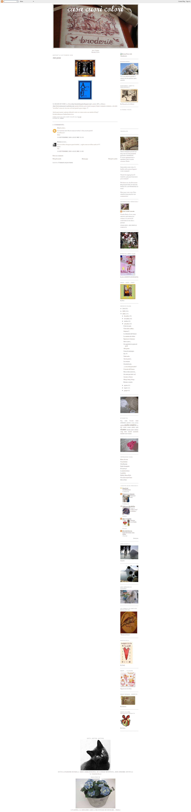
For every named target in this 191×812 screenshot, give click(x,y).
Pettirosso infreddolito (128, 506)
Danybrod (125, 488)
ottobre (126, 321)
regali (137, 427)
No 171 (126, 354)
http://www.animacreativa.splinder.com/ (63, 106)
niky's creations (126, 519)
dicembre (126, 316)
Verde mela (127, 356)
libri (121, 427)
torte (125, 431)
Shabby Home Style (125, 475)
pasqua (129, 427)
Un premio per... (128, 364)
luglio (126, 388)
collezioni (123, 423)
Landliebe (123, 473)
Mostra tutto (135, 538)
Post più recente (57, 159)
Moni (58, 128)
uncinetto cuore (124, 433)
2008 (124, 314)
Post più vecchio (112, 159)
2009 (124, 311)
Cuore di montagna (129, 351)
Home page (85, 159)
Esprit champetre (124, 466)
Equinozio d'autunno (129, 339)
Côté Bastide (123, 464)
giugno (126, 390)
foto (137, 425)
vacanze (130, 433)
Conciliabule (123, 462)
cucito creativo (130, 424)
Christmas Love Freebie (133, 521)
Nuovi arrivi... (127, 341)
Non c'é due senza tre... (130, 372)
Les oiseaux (127, 361)
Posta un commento (58, 156)
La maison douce (125, 471)
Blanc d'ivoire (124, 459)
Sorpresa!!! (126, 331)
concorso (128, 422)
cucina (122, 425)
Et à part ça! (123, 468)
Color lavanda (127, 326)
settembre (127, 324)
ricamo (123, 429)
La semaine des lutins (129, 336)
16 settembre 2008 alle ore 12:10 (70, 137)
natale (125, 427)
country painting (134, 422)
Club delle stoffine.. (129, 328)
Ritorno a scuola (128, 382)
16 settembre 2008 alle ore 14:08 (70, 151)
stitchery (136, 429)
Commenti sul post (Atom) (65, 162)
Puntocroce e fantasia (128, 494)
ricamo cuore (130, 429)
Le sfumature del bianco (130, 334)
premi (62, 118)
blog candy (123, 420)
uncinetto (135, 431)
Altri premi (57, 58)
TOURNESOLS (126, 490)
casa (137, 421)
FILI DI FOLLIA (127, 531)
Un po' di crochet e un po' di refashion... (133, 509)
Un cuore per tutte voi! (130, 374)
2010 (124, 308)
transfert (130, 431)
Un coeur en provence (126, 477)
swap (121, 431)
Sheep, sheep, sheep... (129, 379)
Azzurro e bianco (128, 377)
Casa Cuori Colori (128, 211)
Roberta (59, 142)
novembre (127, 318)
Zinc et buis (123, 480)
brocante (132, 420)
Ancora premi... (128, 359)
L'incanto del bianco (129, 369)
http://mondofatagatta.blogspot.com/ (82, 104)
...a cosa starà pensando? (130, 366)
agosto (126, 385)
